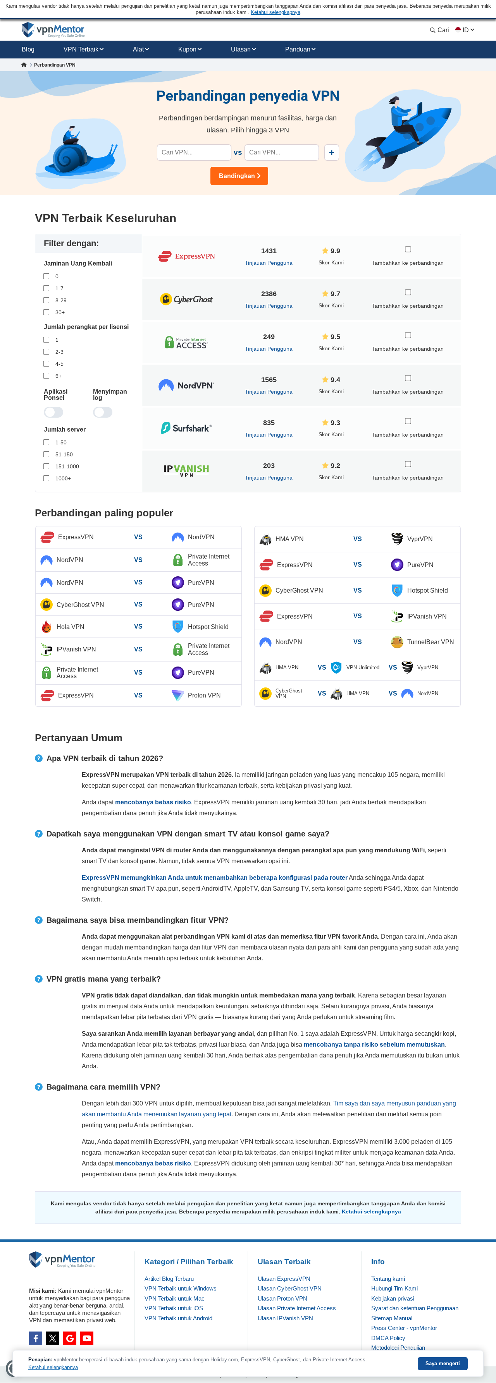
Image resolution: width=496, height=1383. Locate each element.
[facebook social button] (35, 1338)
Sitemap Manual (391, 1318)
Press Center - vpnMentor (404, 1328)
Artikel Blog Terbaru (169, 1278)
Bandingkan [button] (237, 176)
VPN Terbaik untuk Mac (175, 1298)
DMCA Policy (388, 1338)
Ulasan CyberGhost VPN (290, 1288)
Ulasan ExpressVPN (284, 1278)
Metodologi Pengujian (398, 1347)
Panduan (297, 49)
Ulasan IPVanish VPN (285, 1318)
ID (465, 30)
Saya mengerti (442, 1363)
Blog (28, 49)
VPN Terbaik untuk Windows (181, 1288)
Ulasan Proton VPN (282, 1298)
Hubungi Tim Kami (394, 1288)
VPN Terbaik (81, 49)
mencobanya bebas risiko (153, 802)
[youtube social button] (86, 1338)
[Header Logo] (53, 30)
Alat (138, 49)
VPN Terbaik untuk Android (178, 1318)
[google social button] (69, 1338)
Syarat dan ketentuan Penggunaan (414, 1308)
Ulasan (241, 49)
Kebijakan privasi (392, 1298)
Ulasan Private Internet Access (297, 1308)
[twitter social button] (52, 1338)
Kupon (187, 49)
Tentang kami (388, 1278)
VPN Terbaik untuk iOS (174, 1308)
